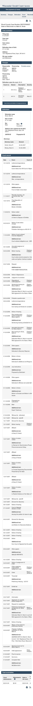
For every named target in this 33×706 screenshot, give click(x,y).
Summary (3, 14)
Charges (10, 14)
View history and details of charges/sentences (15, 103)
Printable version (26, 66)
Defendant (17, 14)
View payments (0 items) (13, 9)
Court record (24, 15)
